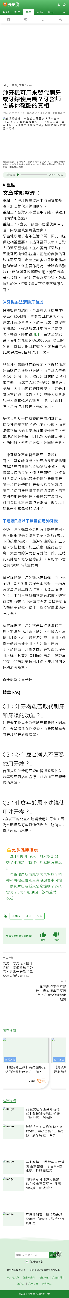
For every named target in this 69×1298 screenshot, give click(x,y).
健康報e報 (37, 1261)
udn (5, 85)
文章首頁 (33, 1283)
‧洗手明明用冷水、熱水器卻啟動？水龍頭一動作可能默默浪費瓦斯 (34, 862)
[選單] (64, 4)
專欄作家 (47, 1283)
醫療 (28, 12)
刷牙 (36, 334)
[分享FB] (8, 19)
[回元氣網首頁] (13, 4)
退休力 (21, 1283)
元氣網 (13, 85)
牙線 (54, 247)
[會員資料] (59, 4)
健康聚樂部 (29, 1277)
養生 (17, 12)
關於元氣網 (13, 1277)
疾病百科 (57, 1277)
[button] (64, 12)
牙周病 (15, 253)
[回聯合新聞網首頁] (5, 5)
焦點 (6, 12)
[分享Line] (26, 19)
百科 (40, 12)
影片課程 (10, 1059)
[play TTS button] (18, 174)
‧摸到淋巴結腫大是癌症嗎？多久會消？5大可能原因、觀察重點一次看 (34, 892)
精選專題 (44, 1277)
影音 (51, 12)
